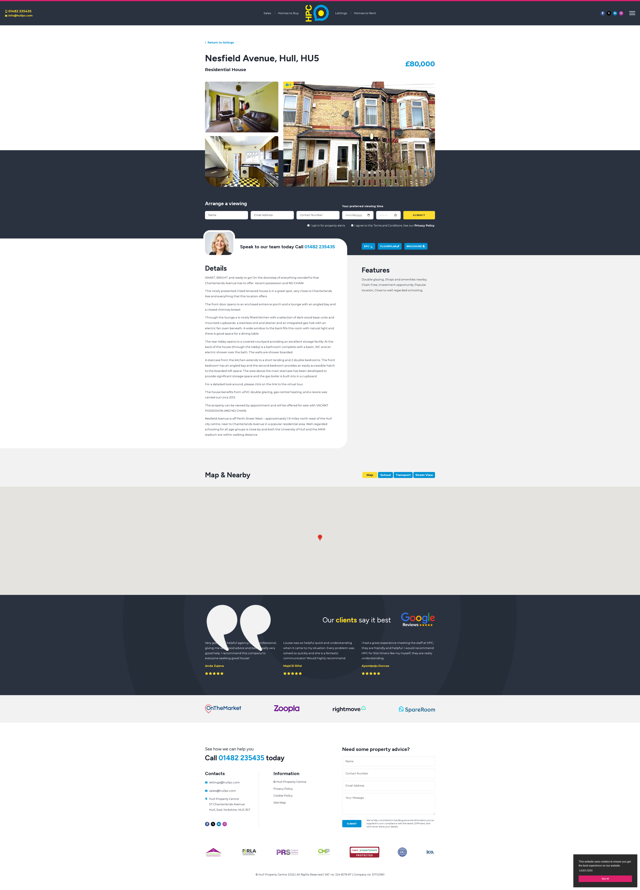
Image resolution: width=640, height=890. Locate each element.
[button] (320, 538)
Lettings (341, 13)
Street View (424, 475)
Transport (403, 475)
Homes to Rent (365, 13)
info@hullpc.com (20, 15)
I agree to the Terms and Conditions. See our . (394, 225)
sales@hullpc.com (222, 790)
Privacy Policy (424, 225)
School (385, 475)
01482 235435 (20, 11)
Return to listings (220, 42)
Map (370, 475)
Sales (267, 13)
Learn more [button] (586, 870)
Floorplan (388, 246)
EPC (367, 246)
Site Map (280, 802)
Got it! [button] (605, 878)
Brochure (414, 246)
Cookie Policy (283, 795)
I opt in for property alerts (327, 225)
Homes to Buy (288, 13)
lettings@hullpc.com (224, 782)
